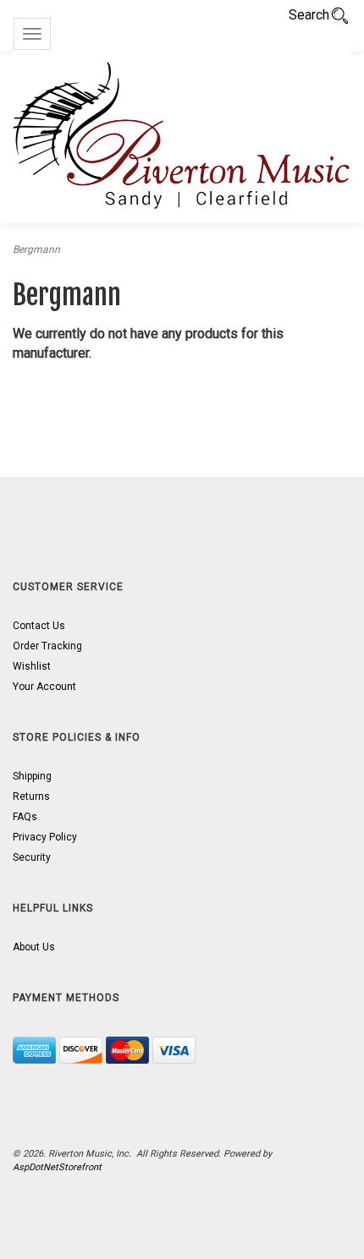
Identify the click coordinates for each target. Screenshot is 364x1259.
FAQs (25, 817)
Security (32, 857)
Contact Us (39, 626)
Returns (31, 796)
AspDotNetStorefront (57, 1167)
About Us (34, 947)
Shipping (32, 776)
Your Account (44, 686)
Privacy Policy (45, 837)
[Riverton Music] (182, 139)
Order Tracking (47, 646)
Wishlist (32, 666)
